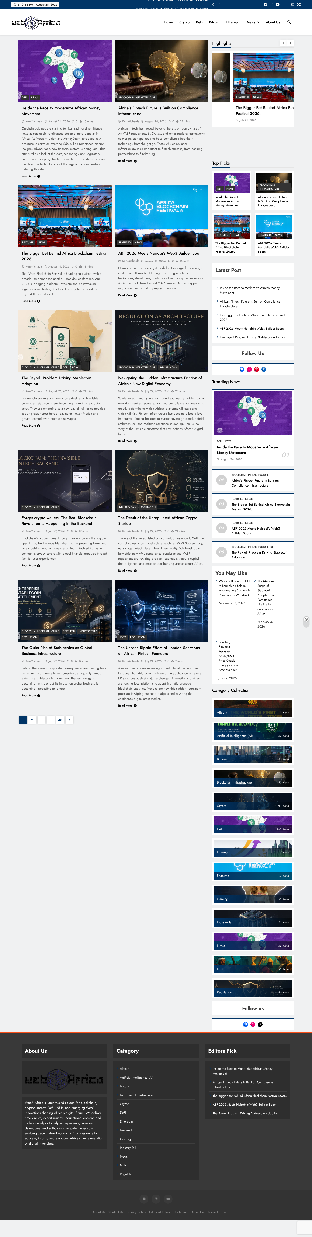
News (251, 22)
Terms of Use (217, 1212)
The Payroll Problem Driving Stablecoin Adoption (253, 337)
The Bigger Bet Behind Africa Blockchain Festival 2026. (252, 110)
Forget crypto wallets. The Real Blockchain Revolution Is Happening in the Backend (59, 520)
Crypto (184, 22)
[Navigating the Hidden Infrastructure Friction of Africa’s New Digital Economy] (161, 341)
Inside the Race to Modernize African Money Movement (172, 4)
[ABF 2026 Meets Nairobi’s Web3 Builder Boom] (161, 216)
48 (60, 720)
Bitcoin (214, 22)
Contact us (115, 1212)
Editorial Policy (159, 1212)
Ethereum (233, 22)
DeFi (199, 22)
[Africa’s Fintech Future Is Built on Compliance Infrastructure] (161, 71)
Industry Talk (168, 367)
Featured (28, 242)
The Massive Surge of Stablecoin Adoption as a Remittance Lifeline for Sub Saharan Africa (266, 597)
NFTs (123, 1165)
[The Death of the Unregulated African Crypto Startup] (161, 481)
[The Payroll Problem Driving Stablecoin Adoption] (65, 341)
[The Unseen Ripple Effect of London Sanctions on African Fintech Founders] (161, 611)
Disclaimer (180, 1212)
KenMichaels (33, 121)
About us (273, 22)
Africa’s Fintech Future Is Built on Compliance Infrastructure (273, 201)
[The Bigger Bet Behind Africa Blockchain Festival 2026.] (65, 216)
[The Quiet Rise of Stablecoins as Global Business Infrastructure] (65, 611)
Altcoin (124, 1068)
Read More (29, 176)
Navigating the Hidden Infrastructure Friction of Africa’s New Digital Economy (160, 380)
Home (168, 22)
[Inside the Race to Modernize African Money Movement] (65, 71)
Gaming (125, 1139)
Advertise (198, 1212)
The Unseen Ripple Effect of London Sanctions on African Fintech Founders (159, 650)
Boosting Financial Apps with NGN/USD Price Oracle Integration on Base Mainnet (228, 656)
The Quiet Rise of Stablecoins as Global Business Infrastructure (57, 650)
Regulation (148, 507)
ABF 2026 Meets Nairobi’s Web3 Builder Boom (160, 253)
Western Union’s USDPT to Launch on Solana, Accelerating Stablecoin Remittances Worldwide (235, 588)
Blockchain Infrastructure (137, 97)
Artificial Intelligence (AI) (136, 1077)
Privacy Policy (136, 1212)
